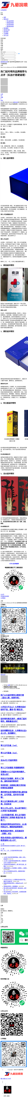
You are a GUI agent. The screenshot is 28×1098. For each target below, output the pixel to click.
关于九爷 (6, 35)
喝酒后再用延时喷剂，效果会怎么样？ (14, 883)
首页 (5, 17)
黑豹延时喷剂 (10, 26)
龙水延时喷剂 (10, 24)
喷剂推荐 (6, 28)
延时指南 (6, 31)
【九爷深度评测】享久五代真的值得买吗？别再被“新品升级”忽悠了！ (13, 817)
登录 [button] (2, 14)
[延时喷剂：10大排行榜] (14, 673)
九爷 (8, 685)
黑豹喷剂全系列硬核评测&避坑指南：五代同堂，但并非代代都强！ (14, 794)
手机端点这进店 (5, 596)
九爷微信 (3, 598)
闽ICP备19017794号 (6, 1078)
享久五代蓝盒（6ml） (9, 753)
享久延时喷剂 (10, 21)
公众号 (2, 594)
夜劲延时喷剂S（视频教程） (11, 886)
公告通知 (6, 33)
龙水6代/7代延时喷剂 (9, 760)
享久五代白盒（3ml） (9, 745)
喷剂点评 (6, 19)
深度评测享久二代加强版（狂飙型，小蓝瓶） (15, 868)
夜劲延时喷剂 (10, 22)
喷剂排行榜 (7, 30)
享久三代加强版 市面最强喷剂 (12, 768)
